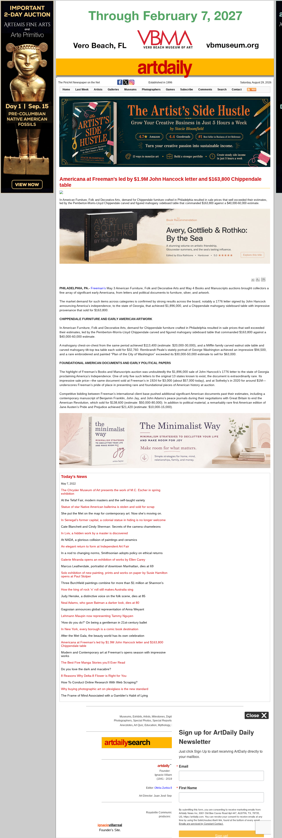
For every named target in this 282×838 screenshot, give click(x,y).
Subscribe (186, 89)
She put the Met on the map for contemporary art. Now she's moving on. (111, 513)
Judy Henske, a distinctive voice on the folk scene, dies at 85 (103, 596)
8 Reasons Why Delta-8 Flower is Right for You (93, 675)
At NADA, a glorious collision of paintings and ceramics (99, 540)
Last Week (82, 89)
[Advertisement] (219, 505)
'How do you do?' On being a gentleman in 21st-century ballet (104, 622)
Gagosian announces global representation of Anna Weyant (102, 609)
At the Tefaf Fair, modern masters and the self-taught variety (103, 500)
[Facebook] (119, 84)
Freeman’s (98, 288)
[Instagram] (131, 84)
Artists (98, 89)
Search (221, 89)
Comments (205, 89)
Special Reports (162, 720)
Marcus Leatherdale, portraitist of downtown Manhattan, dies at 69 (107, 566)
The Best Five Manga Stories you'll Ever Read (93, 662)
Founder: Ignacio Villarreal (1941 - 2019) (165, 774)
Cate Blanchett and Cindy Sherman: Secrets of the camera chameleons (111, 526)
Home (66, 89)
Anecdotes (126, 725)
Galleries (113, 89)
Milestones (158, 716)
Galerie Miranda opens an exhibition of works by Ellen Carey (103, 559)
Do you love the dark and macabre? (86, 669)
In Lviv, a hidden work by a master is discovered (94, 533)
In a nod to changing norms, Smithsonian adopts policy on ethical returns (112, 553)
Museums (130, 89)
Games (170, 89)
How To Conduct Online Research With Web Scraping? (99, 682)
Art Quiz (138, 725)
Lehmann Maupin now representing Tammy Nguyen (97, 616)
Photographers (151, 89)
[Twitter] (125, 84)
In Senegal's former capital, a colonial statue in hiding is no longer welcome (113, 520)
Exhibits (137, 716)
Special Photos (142, 720)
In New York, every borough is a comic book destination (99, 629)
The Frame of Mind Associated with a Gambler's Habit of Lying (104, 695)
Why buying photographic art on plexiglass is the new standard (104, 689)
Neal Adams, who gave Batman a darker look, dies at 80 (100, 602)
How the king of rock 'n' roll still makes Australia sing (97, 589)
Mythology (164, 725)
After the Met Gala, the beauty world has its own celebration (102, 635)
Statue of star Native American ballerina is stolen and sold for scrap (107, 507)
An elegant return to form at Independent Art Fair (95, 546)
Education (151, 725)
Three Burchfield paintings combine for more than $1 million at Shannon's (112, 583)
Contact (237, 89)
